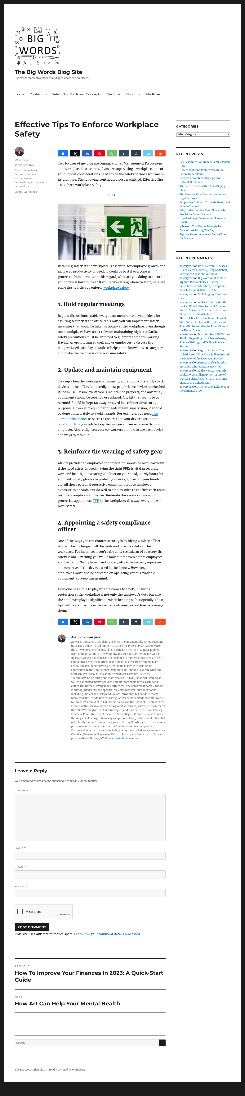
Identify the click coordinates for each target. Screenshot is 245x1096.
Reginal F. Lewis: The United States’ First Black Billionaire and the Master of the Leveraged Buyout (204, 354)
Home (19, 94)
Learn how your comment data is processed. (107, 934)
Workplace (30, 191)
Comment (23, 790)
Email (20, 867)
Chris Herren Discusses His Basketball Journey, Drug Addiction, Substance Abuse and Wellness (204, 270)
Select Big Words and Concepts (76, 94)
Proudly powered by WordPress (66, 1069)
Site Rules (153, 94)
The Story (113, 94)
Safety (18, 191)
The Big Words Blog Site (48, 72)
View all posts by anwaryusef (122, 738)
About (131, 94)
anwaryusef (22, 159)
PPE (96, 501)
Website (21, 885)
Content (36, 94)
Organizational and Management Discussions (27, 178)
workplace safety (116, 287)
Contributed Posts (26, 170)
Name (20, 848)
